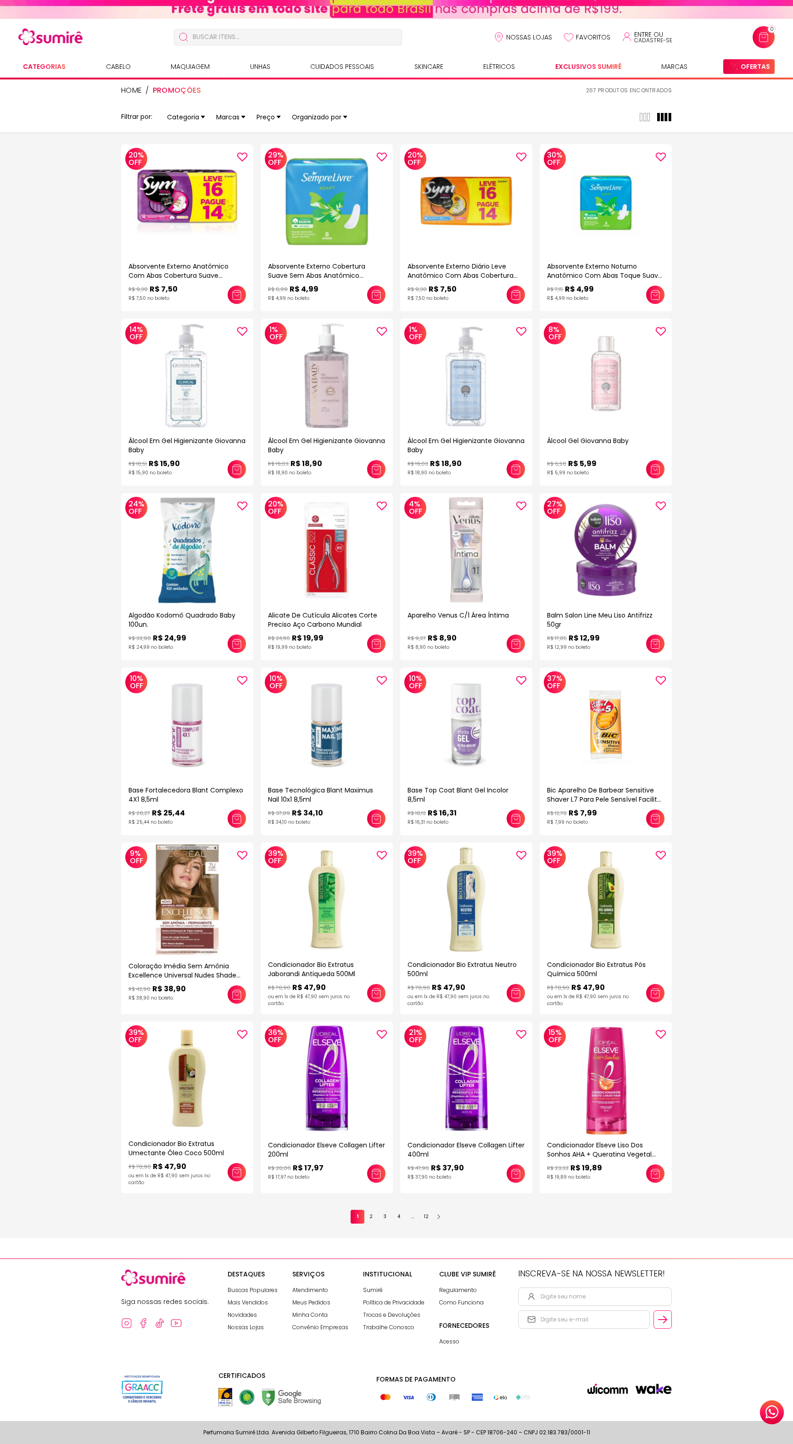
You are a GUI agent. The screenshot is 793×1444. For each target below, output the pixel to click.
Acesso (449, 1341)
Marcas (674, 66)
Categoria (183, 117)
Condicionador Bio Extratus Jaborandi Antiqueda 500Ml (311, 969)
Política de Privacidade (393, 1302)
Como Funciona (461, 1302)
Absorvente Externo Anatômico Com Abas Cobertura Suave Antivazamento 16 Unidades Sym (180, 275)
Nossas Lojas (529, 37)
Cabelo (118, 66)
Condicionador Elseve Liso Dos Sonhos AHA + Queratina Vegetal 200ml (599, 1154)
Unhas (260, 66)
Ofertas (755, 66)
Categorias (44, 66)
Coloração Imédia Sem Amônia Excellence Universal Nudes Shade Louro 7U (182, 975)
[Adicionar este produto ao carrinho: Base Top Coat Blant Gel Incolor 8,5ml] (516, 818)
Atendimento (310, 1290)
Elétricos (499, 66)
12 (426, 1216)
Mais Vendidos (248, 1302)
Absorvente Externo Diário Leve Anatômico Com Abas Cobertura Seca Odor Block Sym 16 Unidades (461, 275)
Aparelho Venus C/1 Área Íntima (458, 615)
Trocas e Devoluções (391, 1315)
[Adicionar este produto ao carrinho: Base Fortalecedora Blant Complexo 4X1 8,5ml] (237, 818)
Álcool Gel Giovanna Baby (588, 440)
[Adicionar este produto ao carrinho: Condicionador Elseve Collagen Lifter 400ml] (516, 1173)
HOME (131, 90)
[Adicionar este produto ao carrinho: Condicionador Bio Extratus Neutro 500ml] (516, 993)
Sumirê (373, 1290)
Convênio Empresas (320, 1327)
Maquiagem (190, 66)
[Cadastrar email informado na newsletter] (662, 1319)
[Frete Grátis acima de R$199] (396, 9)
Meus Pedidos (311, 1302)
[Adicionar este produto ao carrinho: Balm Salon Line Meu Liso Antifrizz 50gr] (655, 644)
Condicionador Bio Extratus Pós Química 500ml (596, 969)
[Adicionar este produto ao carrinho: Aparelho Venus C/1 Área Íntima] (516, 644)
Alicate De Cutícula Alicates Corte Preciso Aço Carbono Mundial (322, 620)
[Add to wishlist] (242, 157)
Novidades (242, 1315)
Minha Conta (310, 1315)
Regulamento (458, 1290)
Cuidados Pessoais (342, 66)
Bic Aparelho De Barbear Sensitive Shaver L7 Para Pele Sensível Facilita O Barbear (604, 799)
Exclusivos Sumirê (588, 66)
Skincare (428, 66)
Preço (266, 117)
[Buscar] (183, 37)
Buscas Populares (253, 1290)
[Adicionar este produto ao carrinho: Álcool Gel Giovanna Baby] (655, 469)
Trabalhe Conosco (388, 1327)
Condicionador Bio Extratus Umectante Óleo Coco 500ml (176, 1148)
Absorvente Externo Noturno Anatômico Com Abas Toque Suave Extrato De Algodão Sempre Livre (604, 275)
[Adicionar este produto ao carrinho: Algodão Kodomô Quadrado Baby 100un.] (237, 644)
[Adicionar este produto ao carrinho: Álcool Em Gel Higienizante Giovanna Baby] (237, 469)
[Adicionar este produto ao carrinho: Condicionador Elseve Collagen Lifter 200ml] (376, 1173)
